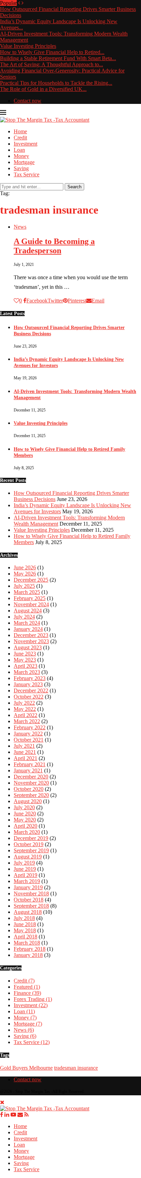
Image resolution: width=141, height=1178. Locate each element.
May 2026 (25, 574)
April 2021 (25, 758)
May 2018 (25, 930)
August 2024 (28, 610)
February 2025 (30, 598)
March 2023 (27, 672)
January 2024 (28, 629)
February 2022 (30, 727)
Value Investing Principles (28, 46)
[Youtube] (13, 1115)
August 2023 (28, 647)
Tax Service (26, 174)
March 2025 (27, 592)
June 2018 (25, 924)
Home (20, 131)
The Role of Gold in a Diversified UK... (43, 89)
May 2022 (25, 709)
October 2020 (28, 789)
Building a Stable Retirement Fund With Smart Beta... (58, 58)
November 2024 (31, 604)
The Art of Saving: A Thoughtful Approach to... (51, 64)
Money (21, 156)
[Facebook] (1, 1115)
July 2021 (24, 746)
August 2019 (28, 856)
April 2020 (25, 826)
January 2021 (28, 770)
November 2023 (31, 641)
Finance (27, 993)
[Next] (23, 3)
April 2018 (25, 936)
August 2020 (28, 801)
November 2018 (31, 893)
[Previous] (19, 3)
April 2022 (25, 715)
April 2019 (25, 875)
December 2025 (31, 580)
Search (74, 186)
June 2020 (25, 813)
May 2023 (25, 660)
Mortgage (24, 162)
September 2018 (31, 906)
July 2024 (24, 617)
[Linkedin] (6, 1115)
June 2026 (25, 567)
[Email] (20, 1115)
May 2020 (25, 820)
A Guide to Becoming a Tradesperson (54, 246)
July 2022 (24, 703)
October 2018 (28, 900)
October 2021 (28, 740)
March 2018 (27, 943)
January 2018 (28, 955)
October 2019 (28, 844)
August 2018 (28, 912)
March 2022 (27, 721)
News (24, 1030)
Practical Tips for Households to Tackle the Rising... (56, 83)
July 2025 (24, 586)
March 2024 (27, 623)
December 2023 (31, 635)
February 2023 (30, 678)
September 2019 (31, 850)
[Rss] (26, 1115)
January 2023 (28, 684)
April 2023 (25, 666)
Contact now (27, 101)
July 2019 (24, 863)
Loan (19, 150)
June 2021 (25, 752)
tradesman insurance (76, 1068)
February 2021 (30, 764)
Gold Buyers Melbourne (26, 1068)
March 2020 (27, 832)
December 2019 (31, 838)
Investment (25, 144)
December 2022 (31, 690)
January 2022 (28, 733)
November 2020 (31, 783)
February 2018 (30, 949)
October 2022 (28, 697)
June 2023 (25, 653)
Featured (27, 987)
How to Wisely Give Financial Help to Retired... (52, 52)
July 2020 (24, 807)
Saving (21, 168)
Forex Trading (33, 999)
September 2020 (31, 795)
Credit (20, 137)
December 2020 (31, 777)
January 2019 (28, 887)
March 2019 (27, 881)
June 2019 (25, 869)
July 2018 (24, 918)
